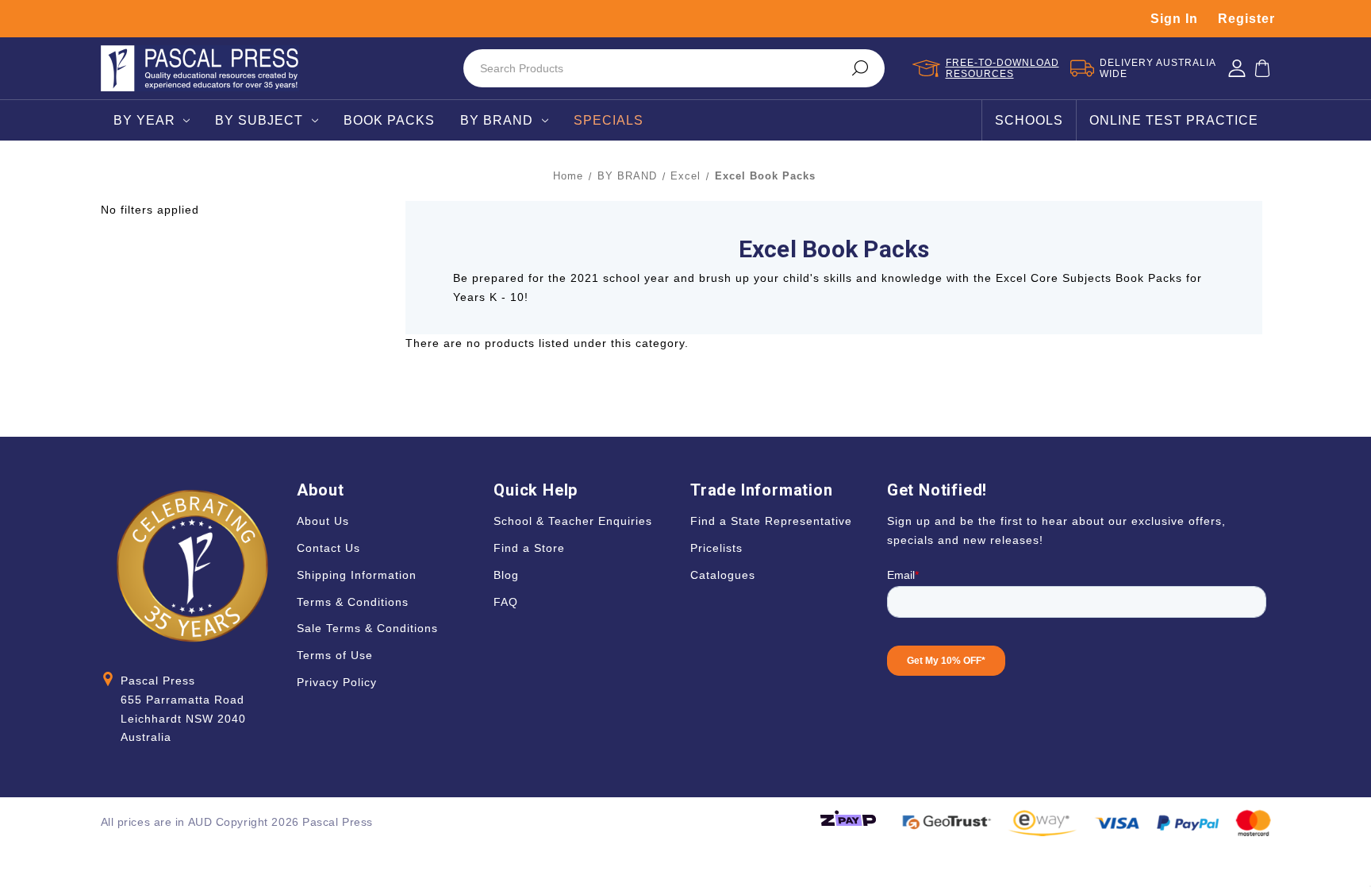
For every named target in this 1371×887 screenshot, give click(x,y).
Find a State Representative (771, 521)
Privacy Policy (337, 682)
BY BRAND (496, 120)
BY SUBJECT (259, 120)
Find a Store (529, 548)
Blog (506, 575)
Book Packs (389, 120)
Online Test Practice (1173, 120)
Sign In (1174, 18)
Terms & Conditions (353, 602)
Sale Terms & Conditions (367, 628)
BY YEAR (144, 120)
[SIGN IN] (1237, 68)
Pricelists (716, 548)
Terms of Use (335, 655)
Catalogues (722, 575)
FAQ (505, 602)
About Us (323, 521)
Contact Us (328, 548)
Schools (1029, 120)
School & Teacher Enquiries (572, 521)
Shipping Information (357, 575)
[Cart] (1262, 68)
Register (1246, 18)
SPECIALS (608, 120)
